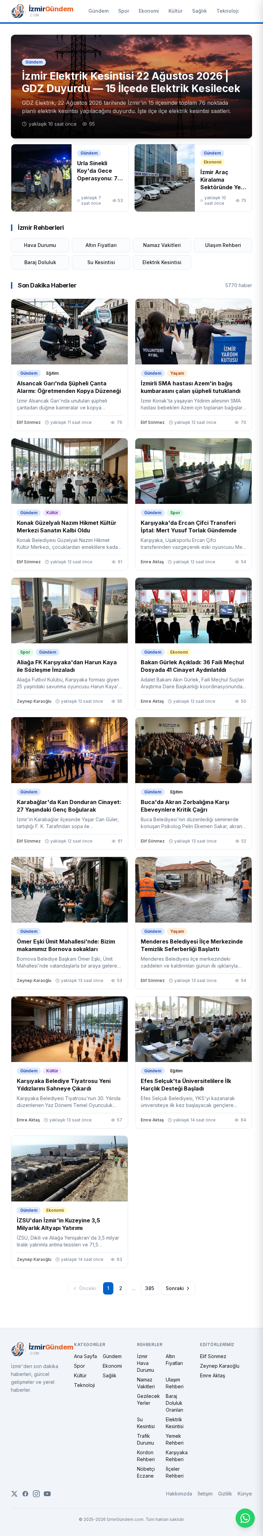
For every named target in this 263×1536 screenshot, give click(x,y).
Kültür (175, 11)
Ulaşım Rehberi (223, 245)
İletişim (205, 1494)
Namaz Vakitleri (162, 245)
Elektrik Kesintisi (161, 262)
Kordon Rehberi (146, 1455)
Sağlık (199, 11)
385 (149, 1288)
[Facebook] (25, 1493)
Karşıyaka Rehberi (177, 1455)
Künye (245, 1494)
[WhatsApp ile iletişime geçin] (245, 1518)
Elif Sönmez (213, 1356)
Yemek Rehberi (175, 1439)
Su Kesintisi (101, 262)
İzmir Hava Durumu (145, 1363)
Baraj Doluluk (40, 262)
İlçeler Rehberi (175, 1472)
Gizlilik (225, 1494)
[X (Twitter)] (14, 1493)
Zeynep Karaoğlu (219, 1366)
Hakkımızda (179, 1494)
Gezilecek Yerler (148, 1399)
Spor (123, 11)
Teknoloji (227, 11)
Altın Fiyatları (101, 245)
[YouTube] (47, 1493)
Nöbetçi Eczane (146, 1472)
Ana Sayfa (85, 1356)
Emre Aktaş (212, 1375)
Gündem (98, 11)
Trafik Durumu (145, 1439)
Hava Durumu (40, 245)
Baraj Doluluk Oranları (174, 1403)
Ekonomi (149, 11)
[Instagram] (36, 1493)
